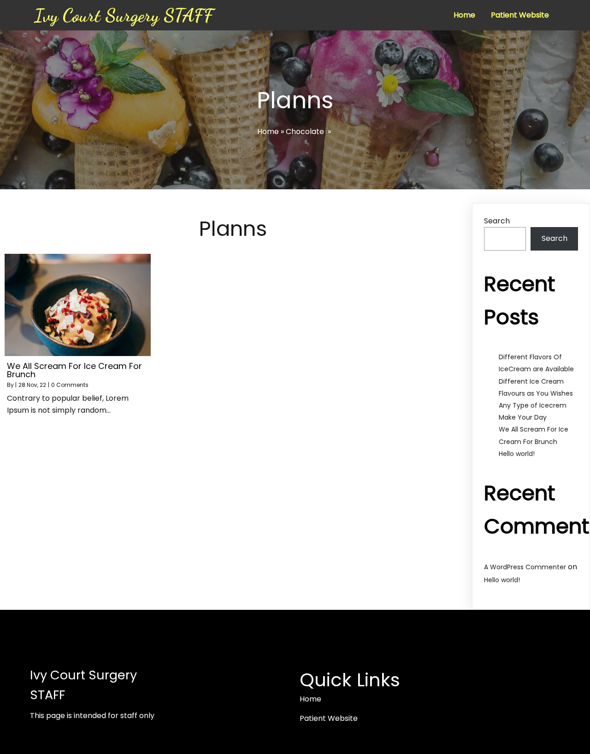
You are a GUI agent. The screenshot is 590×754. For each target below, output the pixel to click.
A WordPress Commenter (525, 567)
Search (497, 221)
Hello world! (517, 453)
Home (268, 131)
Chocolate (305, 131)
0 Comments (69, 385)
